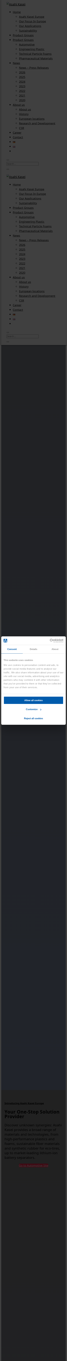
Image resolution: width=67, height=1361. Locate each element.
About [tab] (55, 649)
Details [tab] (33, 649)
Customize (32, 709)
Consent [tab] (12, 649)
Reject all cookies (33, 718)
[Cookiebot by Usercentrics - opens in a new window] (49, 641)
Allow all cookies (33, 700)
